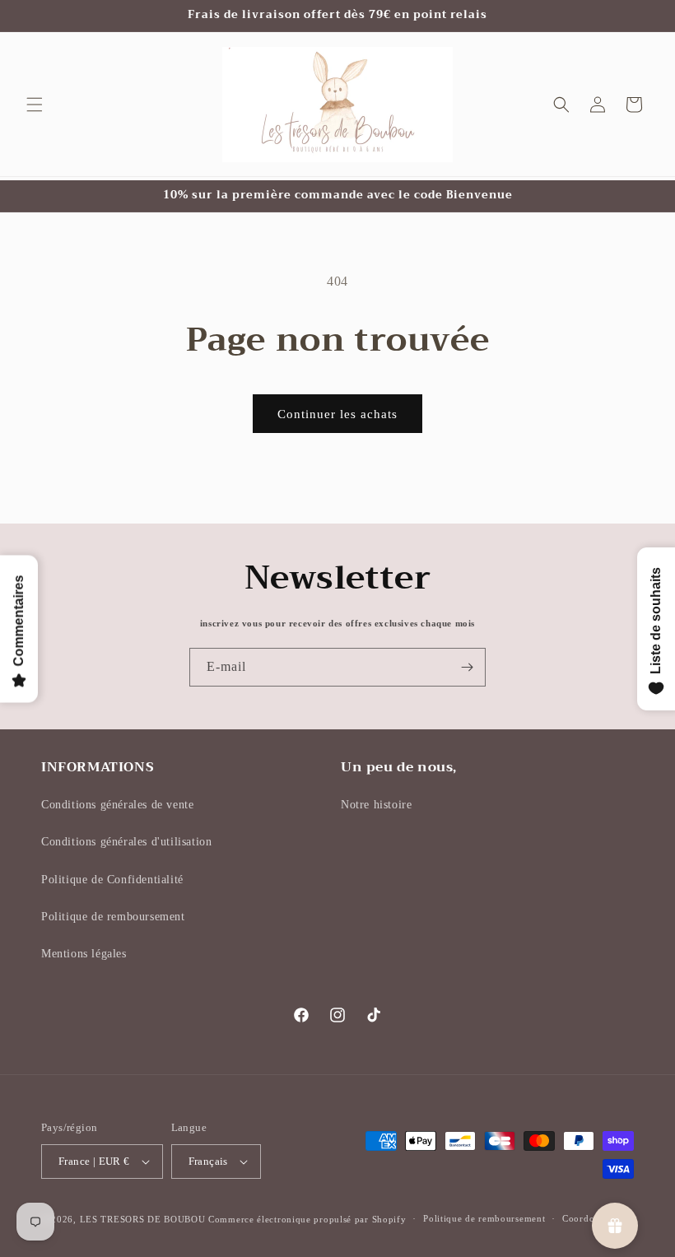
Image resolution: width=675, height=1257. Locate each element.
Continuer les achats (337, 414)
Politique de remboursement (113, 916)
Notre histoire (376, 804)
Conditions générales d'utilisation (126, 842)
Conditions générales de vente (117, 804)
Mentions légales (84, 953)
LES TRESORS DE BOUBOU (144, 1219)
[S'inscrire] (467, 667)
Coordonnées (590, 1218)
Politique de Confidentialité (112, 879)
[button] (34, 104)
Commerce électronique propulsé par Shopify (307, 1219)
